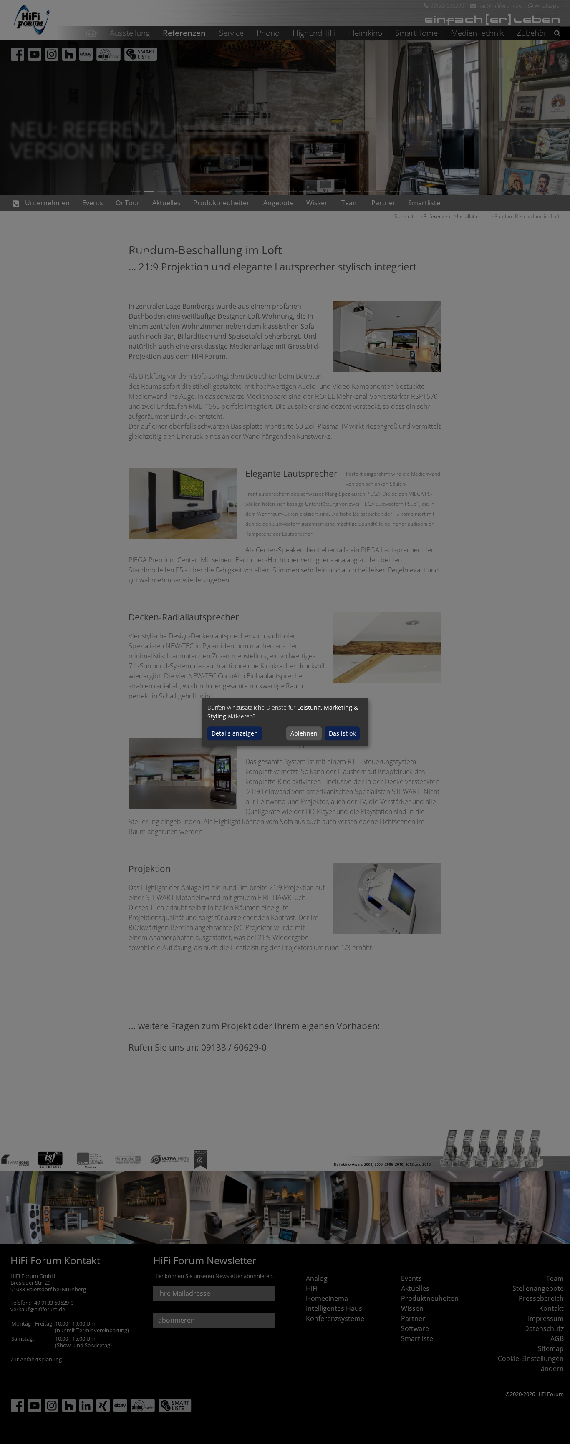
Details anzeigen (235, 733)
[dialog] (285, 722)
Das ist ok (342, 733)
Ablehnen (304, 733)
